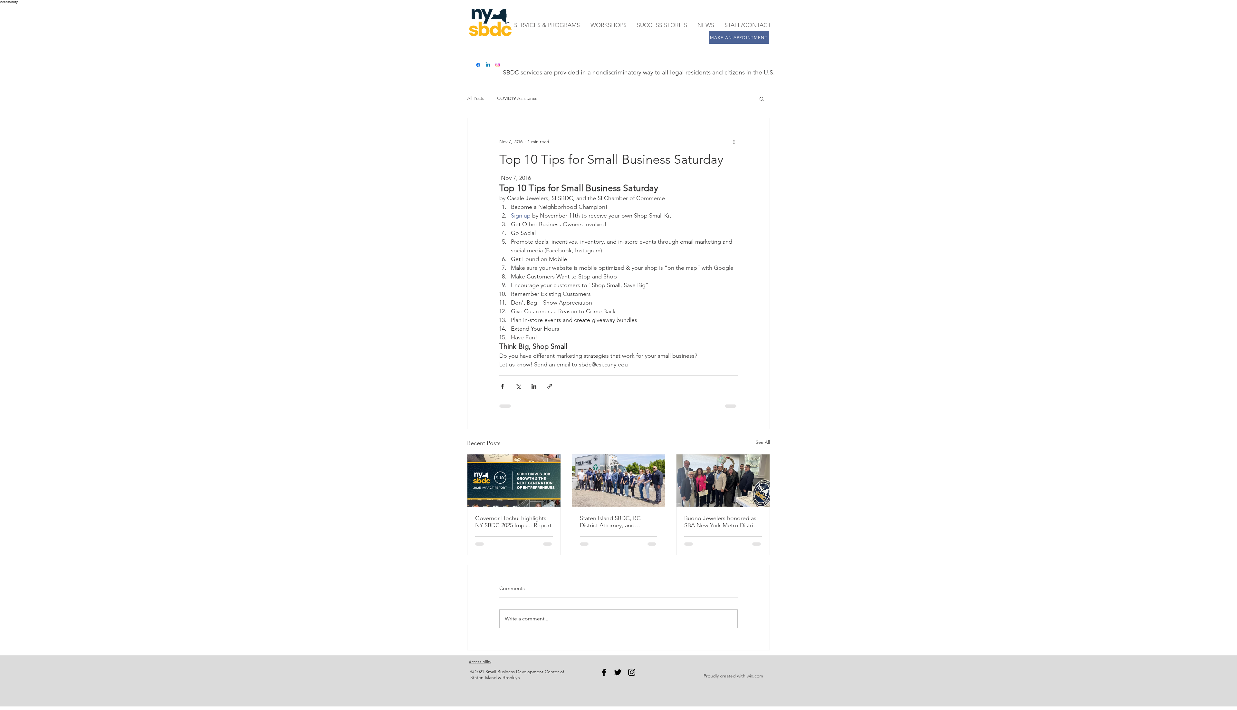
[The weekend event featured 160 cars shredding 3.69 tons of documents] (618, 480)
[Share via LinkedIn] (534, 386)
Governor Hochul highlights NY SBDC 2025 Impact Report (513, 522)
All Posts (475, 98)
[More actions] (734, 141)
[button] (762, 98)
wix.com (755, 676)
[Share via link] (550, 386)
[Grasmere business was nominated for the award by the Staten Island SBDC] (723, 480)
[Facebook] (478, 65)
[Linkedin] (488, 65)
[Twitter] (618, 672)
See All (763, 442)
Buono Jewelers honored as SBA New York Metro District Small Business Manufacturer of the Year (721, 522)
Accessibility (480, 661)
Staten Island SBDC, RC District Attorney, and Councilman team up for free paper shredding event (617, 522)
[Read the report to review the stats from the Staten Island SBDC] (514, 480)
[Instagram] (497, 65)
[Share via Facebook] (502, 386)
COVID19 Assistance (517, 98)
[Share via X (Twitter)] (518, 386)
